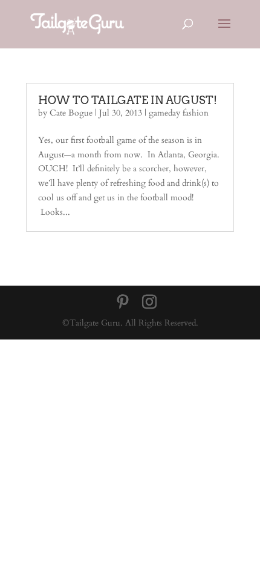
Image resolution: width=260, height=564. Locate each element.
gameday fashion (179, 113)
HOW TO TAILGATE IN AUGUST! (127, 100)
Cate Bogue (71, 113)
